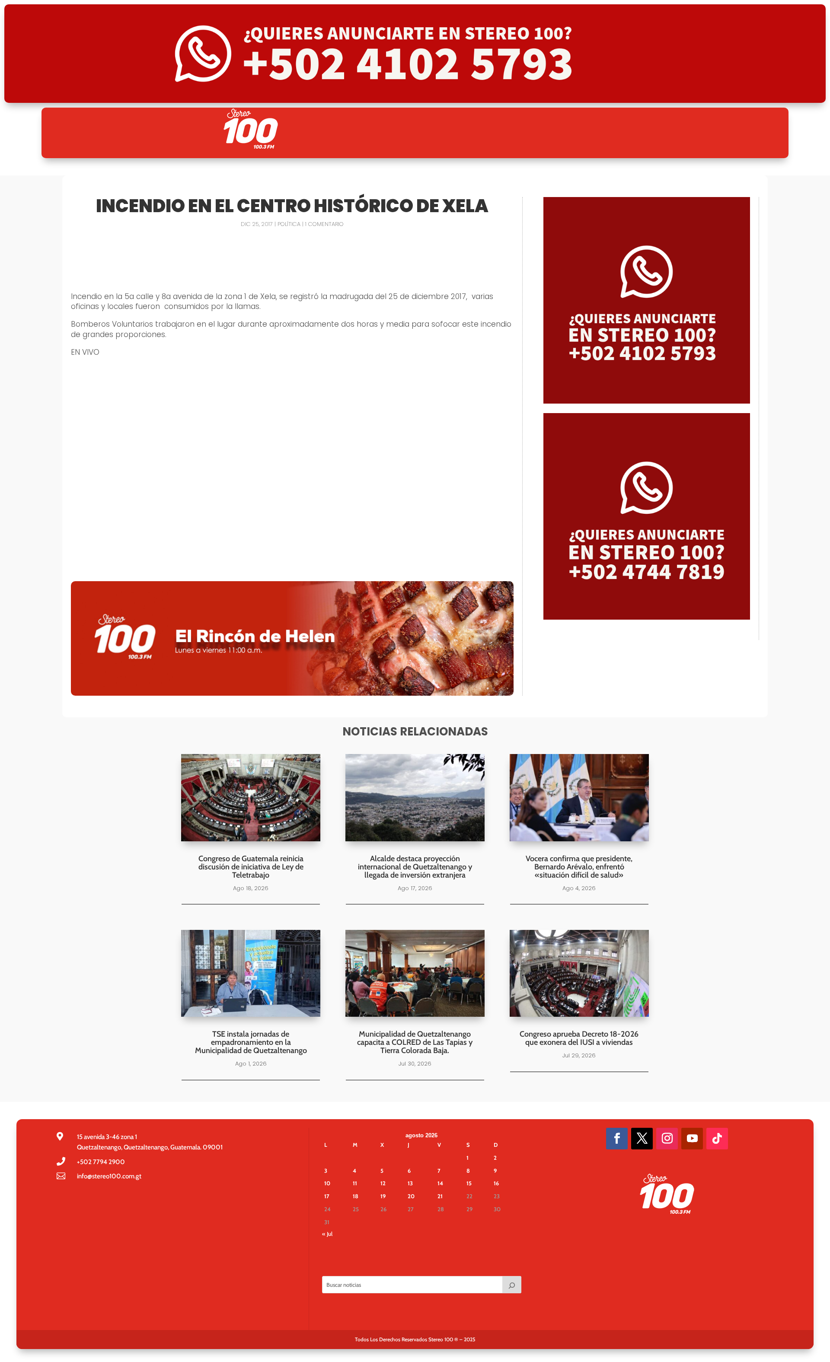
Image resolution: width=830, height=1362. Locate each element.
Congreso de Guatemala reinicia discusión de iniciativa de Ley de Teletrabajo (250, 867)
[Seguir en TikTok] (717, 1138)
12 (383, 1183)
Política (289, 224)
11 (355, 1183)
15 (469, 1183)
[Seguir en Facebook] (617, 1138)
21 (440, 1196)
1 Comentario (324, 224)
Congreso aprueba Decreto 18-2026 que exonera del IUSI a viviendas (579, 1038)
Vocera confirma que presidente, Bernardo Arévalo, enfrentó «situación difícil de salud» (579, 867)
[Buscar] (511, 1284)
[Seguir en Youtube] (692, 1138)
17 (326, 1196)
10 (327, 1183)
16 (496, 1183)
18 (355, 1196)
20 (411, 1196)
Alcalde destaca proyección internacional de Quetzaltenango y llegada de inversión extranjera (415, 867)
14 (440, 1183)
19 (383, 1196)
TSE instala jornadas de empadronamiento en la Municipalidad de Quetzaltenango (251, 1042)
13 (410, 1183)
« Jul (327, 1233)
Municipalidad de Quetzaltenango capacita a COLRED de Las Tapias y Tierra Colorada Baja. (414, 1042)
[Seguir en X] (642, 1138)
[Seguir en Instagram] (667, 1138)
